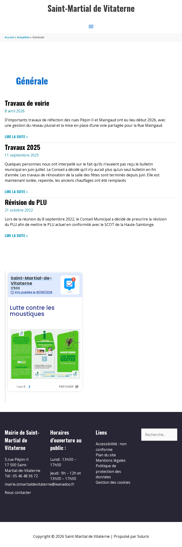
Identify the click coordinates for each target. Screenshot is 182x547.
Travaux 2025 (22, 147)
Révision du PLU (26, 202)
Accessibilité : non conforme (111, 446)
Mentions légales (111, 460)
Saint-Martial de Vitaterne (91, 8)
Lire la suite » (16, 136)
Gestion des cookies (113, 482)
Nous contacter (18, 492)
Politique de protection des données (108, 471)
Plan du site (106, 455)
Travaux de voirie (27, 103)
